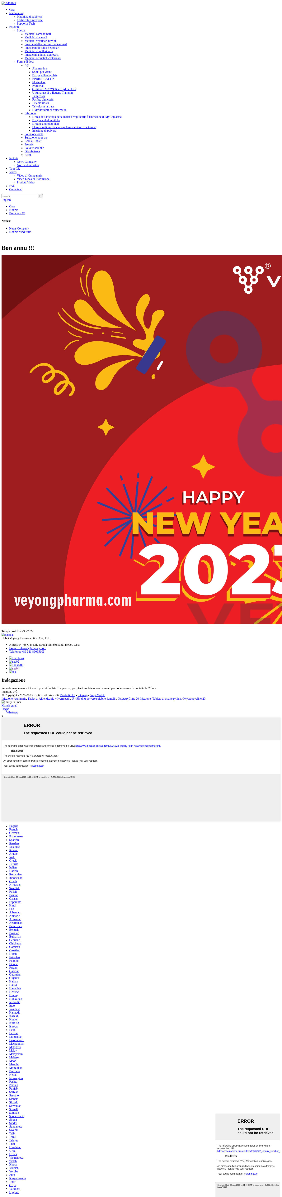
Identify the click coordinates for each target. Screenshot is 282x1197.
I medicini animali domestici (42, 54)
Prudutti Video (26, 182)
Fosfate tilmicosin (43, 99)
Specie (21, 30)
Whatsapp (12, 712)
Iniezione (30, 113)
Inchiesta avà (9, 691)
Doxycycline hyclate (44, 75)
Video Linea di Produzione (33, 179)
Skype (5, 709)
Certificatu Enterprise (30, 20)
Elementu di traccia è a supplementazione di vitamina (64, 127)
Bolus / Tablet (33, 141)
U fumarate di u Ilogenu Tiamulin (52, 92)
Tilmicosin (38, 96)
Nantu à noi (16, 13)
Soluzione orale (34, 134)
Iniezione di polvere (44, 130)
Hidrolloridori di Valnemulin (49, 109)
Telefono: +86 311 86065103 (27, 651)
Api (27, 65)
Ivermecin (38, 85)
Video (12, 172)
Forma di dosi (25, 61)
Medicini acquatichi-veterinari (43, 58)
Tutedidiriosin (40, 103)
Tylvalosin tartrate (43, 106)
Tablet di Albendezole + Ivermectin (49, 698)
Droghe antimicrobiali (45, 123)
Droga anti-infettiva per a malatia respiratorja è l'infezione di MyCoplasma (77, 116)
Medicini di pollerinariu (39, 51)
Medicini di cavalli (36, 37)
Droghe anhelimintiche (46, 120)
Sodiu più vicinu (42, 71)
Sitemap (82, 695)
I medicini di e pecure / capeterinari (46, 44)
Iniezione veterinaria (14, 698)
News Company (27, 161)
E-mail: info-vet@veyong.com (27, 648)
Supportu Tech (26, 23)
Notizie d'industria (28, 165)
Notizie (13, 158)
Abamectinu (39, 68)
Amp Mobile (97, 695)
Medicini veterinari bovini (40, 40)
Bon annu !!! (17, 213)
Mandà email (9, 705)
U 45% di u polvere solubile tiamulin (94, 698)
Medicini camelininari (38, 33)
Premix (29, 144)
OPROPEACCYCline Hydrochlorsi (54, 89)
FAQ (12, 185)
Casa (12, 9)
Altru (28, 154)
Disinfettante (32, 151)
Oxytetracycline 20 (193, 698)
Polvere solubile (34, 147)
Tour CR (14, 168)
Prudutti (14, 27)
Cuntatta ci (15, 189)
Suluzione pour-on (36, 137)
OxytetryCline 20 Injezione (134, 698)
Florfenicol (38, 82)
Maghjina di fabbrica (29, 16)
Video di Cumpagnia (29, 175)
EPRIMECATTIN (43, 78)
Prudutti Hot (67, 695)
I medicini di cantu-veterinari (42, 47)
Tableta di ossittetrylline (166, 698)
